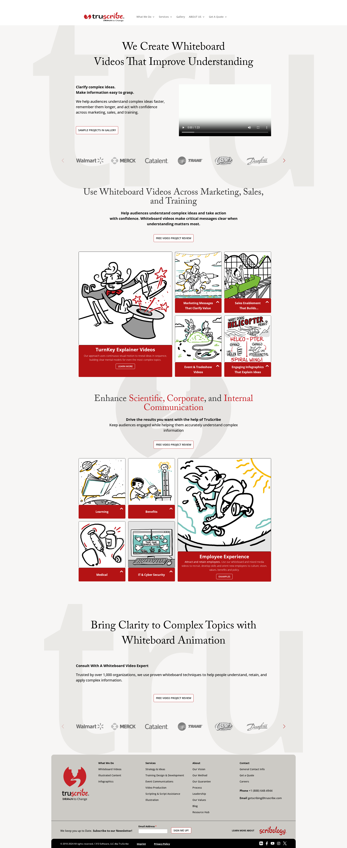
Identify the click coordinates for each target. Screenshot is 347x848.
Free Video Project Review (173, 238)
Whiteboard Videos (109, 769)
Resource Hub (200, 812)
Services (164, 16)
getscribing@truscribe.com (265, 798)
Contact (244, 763)
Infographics (105, 781)
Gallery (180, 16)
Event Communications (159, 781)
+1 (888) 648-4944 (261, 790)
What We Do (143, 16)
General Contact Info (252, 769)
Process (197, 787)
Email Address (146, 826)
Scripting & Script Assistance (162, 793)
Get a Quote (247, 775)
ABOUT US (195, 16)
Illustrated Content (109, 775)
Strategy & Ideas (155, 769)
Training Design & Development (164, 775)
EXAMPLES (224, 576)
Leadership (199, 793)
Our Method (199, 775)
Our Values (199, 800)
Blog (195, 806)
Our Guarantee (201, 781)
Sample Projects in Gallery (97, 130)
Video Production (155, 787)
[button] (284, 163)
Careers (244, 781)
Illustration (152, 800)
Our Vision (198, 769)
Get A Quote (216, 16)
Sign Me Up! (181, 830)
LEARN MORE (125, 366)
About (196, 763)
